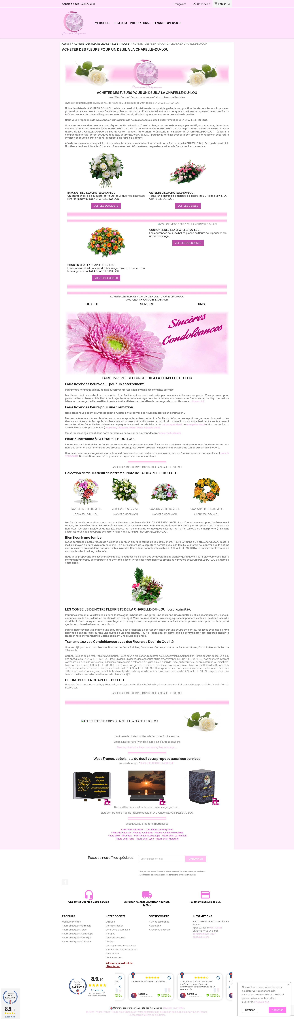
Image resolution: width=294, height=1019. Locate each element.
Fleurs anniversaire (127, 747)
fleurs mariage (166, 747)
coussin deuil (152, 427)
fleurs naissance (148, 747)
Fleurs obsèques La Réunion (77, 941)
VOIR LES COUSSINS (106, 278)
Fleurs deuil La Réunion (174, 835)
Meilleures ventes (71, 921)
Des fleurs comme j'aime (159, 829)
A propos (110, 933)
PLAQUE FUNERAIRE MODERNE (157, 763)
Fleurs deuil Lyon (145, 838)
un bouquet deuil (172, 424)
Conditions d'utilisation (118, 929)
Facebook (65, 882)
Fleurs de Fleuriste (121, 832)
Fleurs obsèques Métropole (76, 925)
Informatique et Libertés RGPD (122, 949)
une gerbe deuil (195, 424)
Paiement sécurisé (115, 937)
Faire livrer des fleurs (132, 829)
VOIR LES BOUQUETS (106, 205)
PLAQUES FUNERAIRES (167, 23)
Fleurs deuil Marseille (167, 838)
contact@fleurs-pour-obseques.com (204, 935)
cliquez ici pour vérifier (173, 1008)
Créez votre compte (160, 929)
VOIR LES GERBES (188, 205)
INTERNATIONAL (140, 23)
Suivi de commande (159, 921)
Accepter (277, 1009)
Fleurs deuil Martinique (120, 835)
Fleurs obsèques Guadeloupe (77, 933)
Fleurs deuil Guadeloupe (147, 835)
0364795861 (88, 4)
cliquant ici (197, 401)
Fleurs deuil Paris (125, 838)
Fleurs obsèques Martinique (76, 937)
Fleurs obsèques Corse (74, 929)
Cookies (110, 941)
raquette (122, 427)
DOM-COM (120, 23)
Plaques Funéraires (143, 832)
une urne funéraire (170, 433)
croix (140, 427)
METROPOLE (102, 23)
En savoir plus (261, 1002)
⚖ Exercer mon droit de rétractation (119, 965)
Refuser (250, 1009)
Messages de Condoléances (121, 945)
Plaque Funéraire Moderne (169, 832)
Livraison (110, 921)
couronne (110, 427)
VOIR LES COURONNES (188, 243)
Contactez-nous (114, 957)
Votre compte (159, 916)
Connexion (155, 925)
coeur (132, 427)
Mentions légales (115, 925)
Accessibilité (112, 953)
